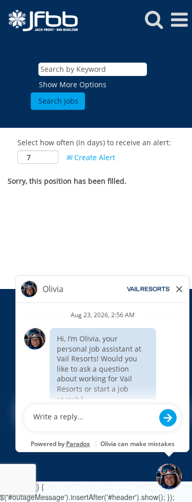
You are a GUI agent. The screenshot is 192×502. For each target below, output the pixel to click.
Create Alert (93, 157)
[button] (179, 19)
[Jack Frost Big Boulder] (39, 19)
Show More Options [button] (72, 84)
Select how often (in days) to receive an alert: (94, 142)
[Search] (153, 19)
